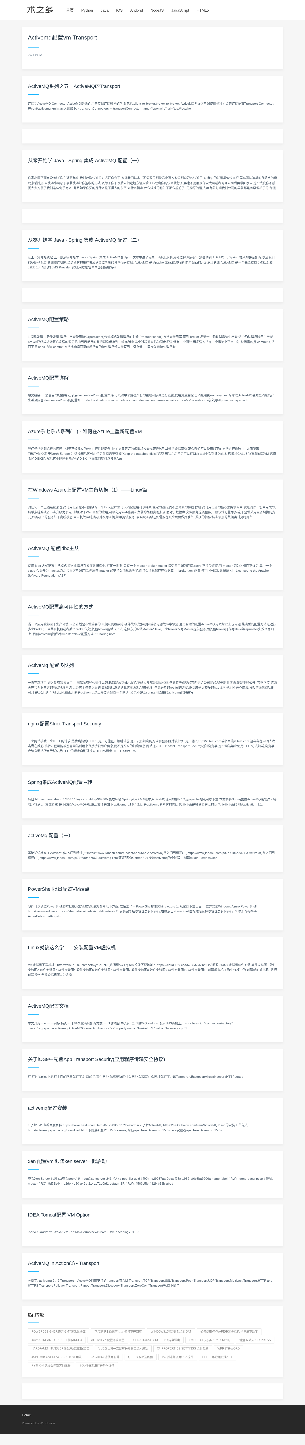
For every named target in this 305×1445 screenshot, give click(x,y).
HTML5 (203, 10)
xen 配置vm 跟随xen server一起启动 (67, 1161)
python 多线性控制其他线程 (51, 1365)
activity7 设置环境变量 (107, 1340)
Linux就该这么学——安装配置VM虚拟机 (72, 947)
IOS (119, 10)
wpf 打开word (228, 1348)
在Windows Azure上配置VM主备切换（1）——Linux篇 (87, 490)
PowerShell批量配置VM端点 (59, 889)
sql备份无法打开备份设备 (96, 1365)
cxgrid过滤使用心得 (105, 1357)
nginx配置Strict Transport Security (64, 724)
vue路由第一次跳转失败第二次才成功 (123, 1348)
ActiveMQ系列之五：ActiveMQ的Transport (74, 86)
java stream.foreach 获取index (56, 1340)
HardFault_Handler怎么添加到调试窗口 (60, 1348)
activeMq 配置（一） (50, 835)
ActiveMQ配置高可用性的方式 (60, 607)
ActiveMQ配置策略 (48, 319)
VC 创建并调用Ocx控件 (177, 1357)
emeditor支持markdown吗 (209, 1340)
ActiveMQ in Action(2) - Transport (63, 1263)
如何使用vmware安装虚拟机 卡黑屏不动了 (229, 1331)
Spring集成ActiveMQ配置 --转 (60, 782)
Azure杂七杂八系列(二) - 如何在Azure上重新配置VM (85, 431)
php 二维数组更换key (217, 1357)
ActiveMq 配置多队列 (51, 665)
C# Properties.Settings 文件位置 (183, 1348)
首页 (70, 10)
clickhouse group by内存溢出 (156, 1340)
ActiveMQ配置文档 (48, 1006)
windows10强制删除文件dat (171, 1331)
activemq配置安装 (47, 1108)
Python (87, 10)
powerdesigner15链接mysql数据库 (58, 1331)
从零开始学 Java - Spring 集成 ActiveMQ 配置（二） (85, 240)
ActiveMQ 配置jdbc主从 (53, 548)
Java (104, 10)
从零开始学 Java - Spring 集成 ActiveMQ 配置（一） (85, 160)
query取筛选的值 (140, 1357)
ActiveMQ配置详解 (48, 378)
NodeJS (157, 10)
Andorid (136, 10)
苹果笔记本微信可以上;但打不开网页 (118, 1331)
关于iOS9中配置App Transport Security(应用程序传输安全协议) (96, 1059)
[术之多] (40, 9)
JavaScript (180, 10)
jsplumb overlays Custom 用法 (56, 1357)
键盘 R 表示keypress (255, 1340)
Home (26, 1415)
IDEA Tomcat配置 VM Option (59, 1215)
